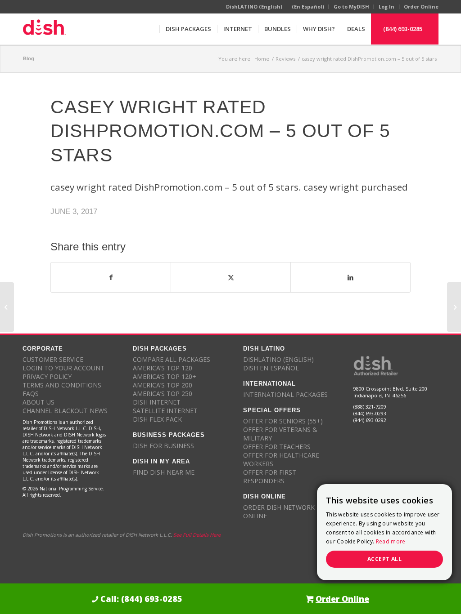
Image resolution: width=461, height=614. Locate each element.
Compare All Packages (171, 359)
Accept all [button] (384, 559)
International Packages (285, 394)
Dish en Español (271, 368)
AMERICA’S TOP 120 (162, 368)
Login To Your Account (63, 368)
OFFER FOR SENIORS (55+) (283, 421)
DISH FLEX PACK (157, 419)
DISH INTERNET (157, 402)
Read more (391, 541)
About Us (38, 402)
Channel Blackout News (65, 410)
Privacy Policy (47, 376)
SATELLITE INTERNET (165, 410)
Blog (28, 58)
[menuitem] (188, 28)
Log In (386, 6)
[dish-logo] (44, 28)
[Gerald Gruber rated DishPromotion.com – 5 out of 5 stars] (7, 307)
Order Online (421, 6)
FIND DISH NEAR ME (163, 472)
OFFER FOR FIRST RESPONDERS (269, 476)
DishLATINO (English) (254, 6)
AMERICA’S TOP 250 (162, 393)
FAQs (31, 393)
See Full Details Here (197, 534)
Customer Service (53, 359)
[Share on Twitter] (230, 277)
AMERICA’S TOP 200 (162, 385)
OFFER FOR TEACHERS (277, 446)
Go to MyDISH (351, 6)
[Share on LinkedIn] (350, 277)
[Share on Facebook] (111, 277)
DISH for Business (163, 445)
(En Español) (308, 6)
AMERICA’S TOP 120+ (164, 376)
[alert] (384, 532)
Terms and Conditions (62, 385)
